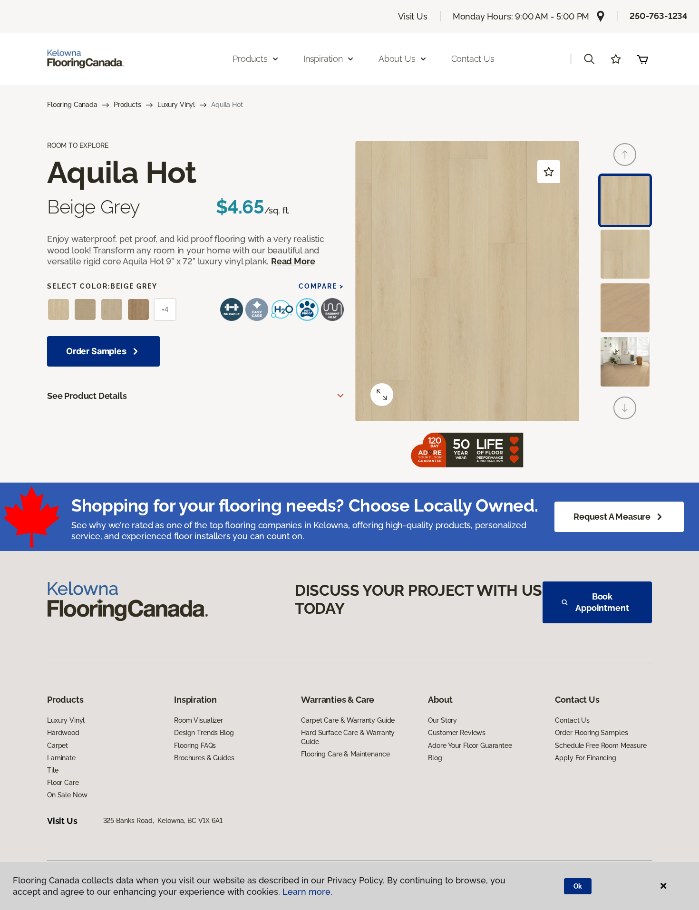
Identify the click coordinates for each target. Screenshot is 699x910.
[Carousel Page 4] (625, 361)
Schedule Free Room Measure (600, 745)
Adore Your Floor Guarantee (470, 745)
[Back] (624, 154)
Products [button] (250, 59)
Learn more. (307, 892)
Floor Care (63, 782)
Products (127, 104)
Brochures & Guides (204, 758)
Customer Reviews (456, 732)
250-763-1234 (659, 16)
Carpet (57, 745)
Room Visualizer (198, 720)
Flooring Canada (72, 104)
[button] (589, 58)
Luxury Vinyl (176, 104)
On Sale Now (67, 795)
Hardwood (63, 732)
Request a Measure (611, 517)
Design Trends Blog (203, 732)
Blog (435, 758)
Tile (52, 770)
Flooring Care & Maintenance (345, 754)
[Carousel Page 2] (625, 254)
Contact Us (473, 59)
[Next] (624, 408)
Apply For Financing (585, 758)
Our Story (442, 720)
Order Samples (96, 351)
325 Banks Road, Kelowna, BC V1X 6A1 (163, 820)
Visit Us (412, 16)
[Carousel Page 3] (625, 308)
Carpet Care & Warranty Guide (348, 720)
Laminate (61, 758)
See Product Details (87, 396)
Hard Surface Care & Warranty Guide (348, 737)
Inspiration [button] (323, 59)
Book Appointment (602, 602)
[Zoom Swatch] (381, 394)
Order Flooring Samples (591, 732)
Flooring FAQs (195, 745)
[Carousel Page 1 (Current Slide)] (625, 200)
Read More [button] (293, 261)
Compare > (321, 286)
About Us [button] (397, 59)
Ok (577, 886)
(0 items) (642, 59)
